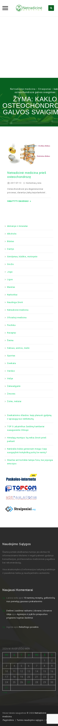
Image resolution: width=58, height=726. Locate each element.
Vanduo (11, 371)
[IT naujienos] (21, 488)
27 (28, 682)
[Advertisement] (29, 47)
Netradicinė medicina (17, 310)
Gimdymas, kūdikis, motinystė (22, 256)
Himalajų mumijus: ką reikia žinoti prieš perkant (26, 439)
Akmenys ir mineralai (17, 226)
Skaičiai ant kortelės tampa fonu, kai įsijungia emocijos (30, 462)
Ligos (10, 279)
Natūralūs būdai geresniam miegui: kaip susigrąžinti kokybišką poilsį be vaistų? (27, 451)
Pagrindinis (8, 720)
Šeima (10, 340)
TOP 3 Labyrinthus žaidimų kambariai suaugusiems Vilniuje (25, 428)
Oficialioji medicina (16, 317)
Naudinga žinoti (15, 302)
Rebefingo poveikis (29, 627)
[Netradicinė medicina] (29, 8)
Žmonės (11, 394)
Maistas (11, 287)
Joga (9, 272)
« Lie (4, 692)
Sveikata (11, 363)
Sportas (11, 355)
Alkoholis (12, 233)
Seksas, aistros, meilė (18, 348)
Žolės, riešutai (14, 401)
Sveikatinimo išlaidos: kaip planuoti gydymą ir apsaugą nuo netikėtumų (29, 417)
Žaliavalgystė (13, 386)
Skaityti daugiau (18, 201)
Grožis (10, 264)
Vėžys (10, 378)
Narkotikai (12, 294)
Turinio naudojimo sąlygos (30, 720)
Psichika (11, 325)
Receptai (11, 333)
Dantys (10, 249)
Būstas (10, 241)
